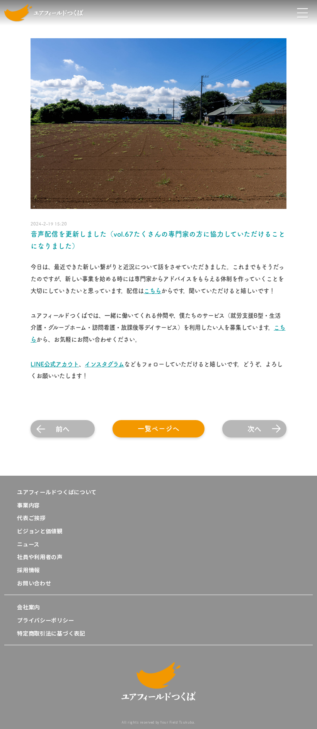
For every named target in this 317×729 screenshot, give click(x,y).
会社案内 (28, 607)
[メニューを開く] (302, 12)
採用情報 (28, 569)
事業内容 (28, 505)
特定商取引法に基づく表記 (51, 633)
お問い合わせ (34, 583)
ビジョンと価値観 (40, 530)
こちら (152, 291)
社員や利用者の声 (40, 556)
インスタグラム (104, 364)
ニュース (28, 544)
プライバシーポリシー (45, 620)
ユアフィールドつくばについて (57, 491)
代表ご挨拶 (31, 517)
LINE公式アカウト (55, 364)
